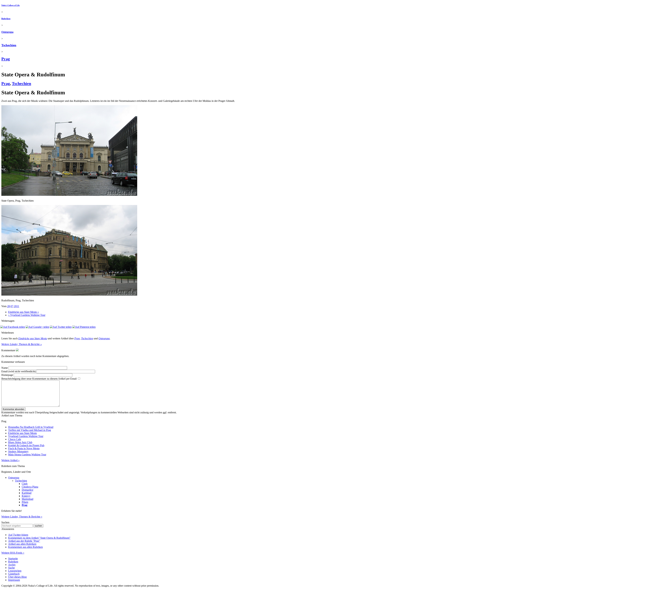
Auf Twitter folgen (18, 534)
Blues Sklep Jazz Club (20, 442)
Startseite (13, 558)
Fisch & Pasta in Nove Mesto (24, 448)
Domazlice (27, 489)
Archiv (12, 564)
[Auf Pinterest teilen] (84, 326)
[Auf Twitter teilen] (61, 326)
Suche (11, 567)
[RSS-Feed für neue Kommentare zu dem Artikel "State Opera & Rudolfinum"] (17, 350)
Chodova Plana (30, 486)
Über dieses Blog (17, 576)
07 (12, 306)
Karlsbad (26, 492)
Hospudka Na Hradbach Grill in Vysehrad (30, 427)
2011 (16, 306)
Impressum (14, 579)
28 (8, 306)
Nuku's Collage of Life (10, 5)
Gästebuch (14, 573)
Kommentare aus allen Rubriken (25, 547)
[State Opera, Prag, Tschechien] (69, 194)
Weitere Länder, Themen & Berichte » (21, 344)
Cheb (25, 483)
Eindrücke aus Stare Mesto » (23, 312)
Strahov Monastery (18, 451)
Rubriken (5, 18)
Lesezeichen (14, 570)
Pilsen (25, 502)
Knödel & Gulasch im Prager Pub (26, 445)
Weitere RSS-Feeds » (12, 552)
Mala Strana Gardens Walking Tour (27, 454)
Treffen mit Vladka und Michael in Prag (29, 430)
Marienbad (27, 499)
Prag (5, 59)
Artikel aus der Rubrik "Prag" (24, 540)
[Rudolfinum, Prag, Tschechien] (69, 294)
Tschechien (8, 45)
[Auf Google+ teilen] (37, 326)
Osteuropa (7, 32)
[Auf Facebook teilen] (12, 326)
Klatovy (26, 495)
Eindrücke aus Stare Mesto (32, 338)
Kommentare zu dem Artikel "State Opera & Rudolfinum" (39, 537)
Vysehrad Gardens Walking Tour (25, 436)
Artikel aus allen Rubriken (22, 543)
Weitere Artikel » (10, 460)
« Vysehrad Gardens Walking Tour (26, 315)
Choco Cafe (14, 439)
